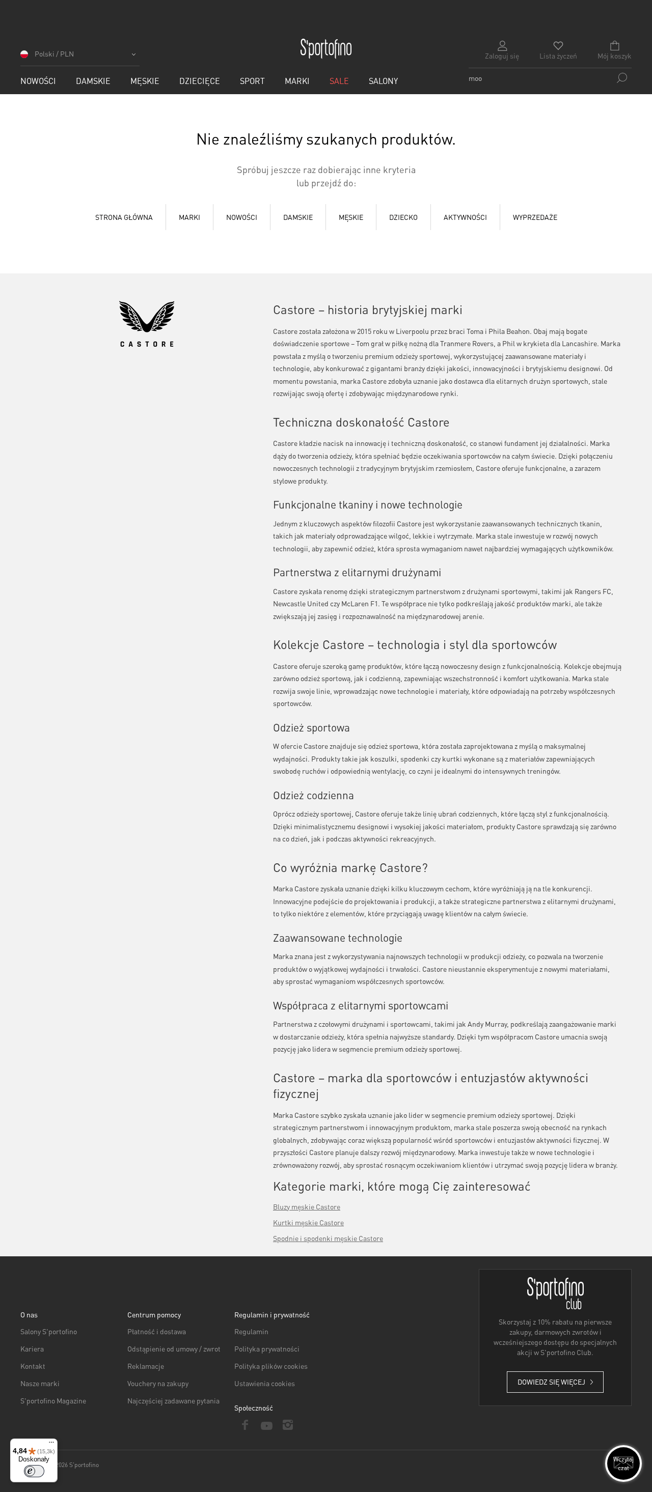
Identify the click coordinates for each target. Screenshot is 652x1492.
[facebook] (245, 1424)
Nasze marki (40, 1383)
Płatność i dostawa (156, 1331)
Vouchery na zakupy (157, 1383)
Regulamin (251, 1331)
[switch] (34, 1471)
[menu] (326, 217)
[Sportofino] (326, 49)
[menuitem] (38, 80)
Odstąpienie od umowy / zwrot (174, 1348)
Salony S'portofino (48, 1331)
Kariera (32, 1348)
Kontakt (32, 1365)
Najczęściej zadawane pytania (173, 1400)
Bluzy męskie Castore (306, 1206)
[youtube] (266, 1424)
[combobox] (550, 78)
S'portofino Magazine (53, 1400)
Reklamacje (145, 1365)
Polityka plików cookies (271, 1365)
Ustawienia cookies (264, 1383)
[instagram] (287, 1424)
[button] (80, 57)
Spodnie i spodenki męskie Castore (328, 1238)
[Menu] (51, 1445)
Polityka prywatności (267, 1348)
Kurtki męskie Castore (308, 1222)
